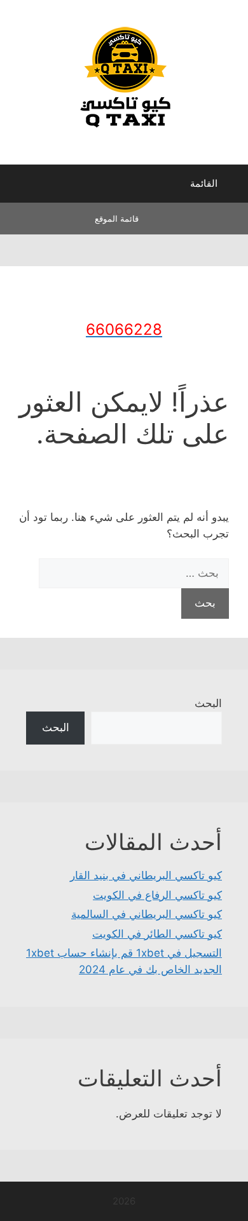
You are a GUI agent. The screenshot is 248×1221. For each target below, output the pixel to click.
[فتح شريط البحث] (19, 187)
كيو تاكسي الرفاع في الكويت (157, 895)
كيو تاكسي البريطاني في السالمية (146, 914)
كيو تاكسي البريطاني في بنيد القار (146, 875)
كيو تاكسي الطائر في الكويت (157, 934)
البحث (208, 703)
